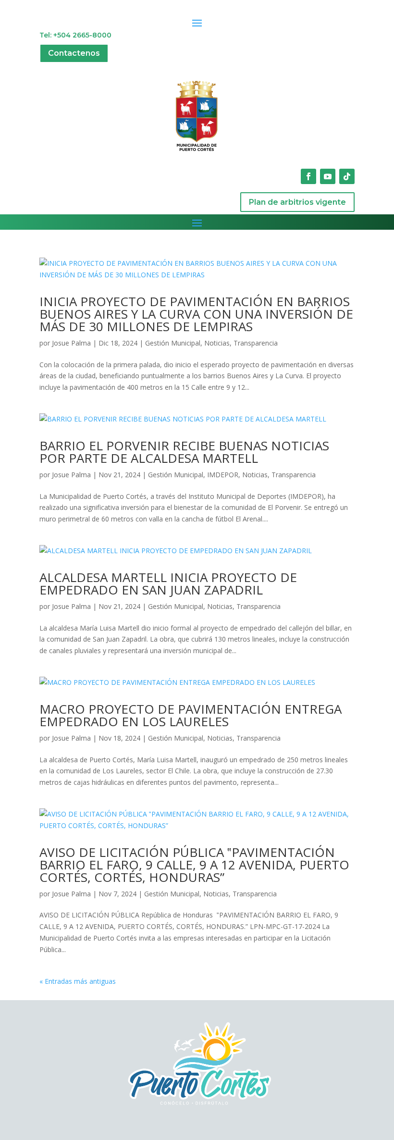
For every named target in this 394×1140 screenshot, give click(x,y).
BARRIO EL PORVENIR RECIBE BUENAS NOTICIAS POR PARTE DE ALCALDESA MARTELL (184, 452)
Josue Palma (71, 342)
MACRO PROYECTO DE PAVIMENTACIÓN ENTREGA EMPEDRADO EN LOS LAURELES (190, 715)
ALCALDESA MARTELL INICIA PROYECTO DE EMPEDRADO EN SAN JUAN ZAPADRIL (168, 583)
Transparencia (256, 342)
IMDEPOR (222, 474)
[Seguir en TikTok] (347, 176)
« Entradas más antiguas (77, 981)
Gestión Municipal (172, 342)
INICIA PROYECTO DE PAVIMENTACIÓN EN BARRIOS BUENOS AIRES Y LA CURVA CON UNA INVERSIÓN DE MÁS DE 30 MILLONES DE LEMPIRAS (196, 314)
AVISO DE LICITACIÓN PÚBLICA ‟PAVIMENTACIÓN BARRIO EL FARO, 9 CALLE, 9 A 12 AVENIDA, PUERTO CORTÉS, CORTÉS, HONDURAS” (194, 864)
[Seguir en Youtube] (327, 176)
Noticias (217, 342)
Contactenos (74, 53)
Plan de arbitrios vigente (297, 202)
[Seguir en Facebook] (308, 176)
